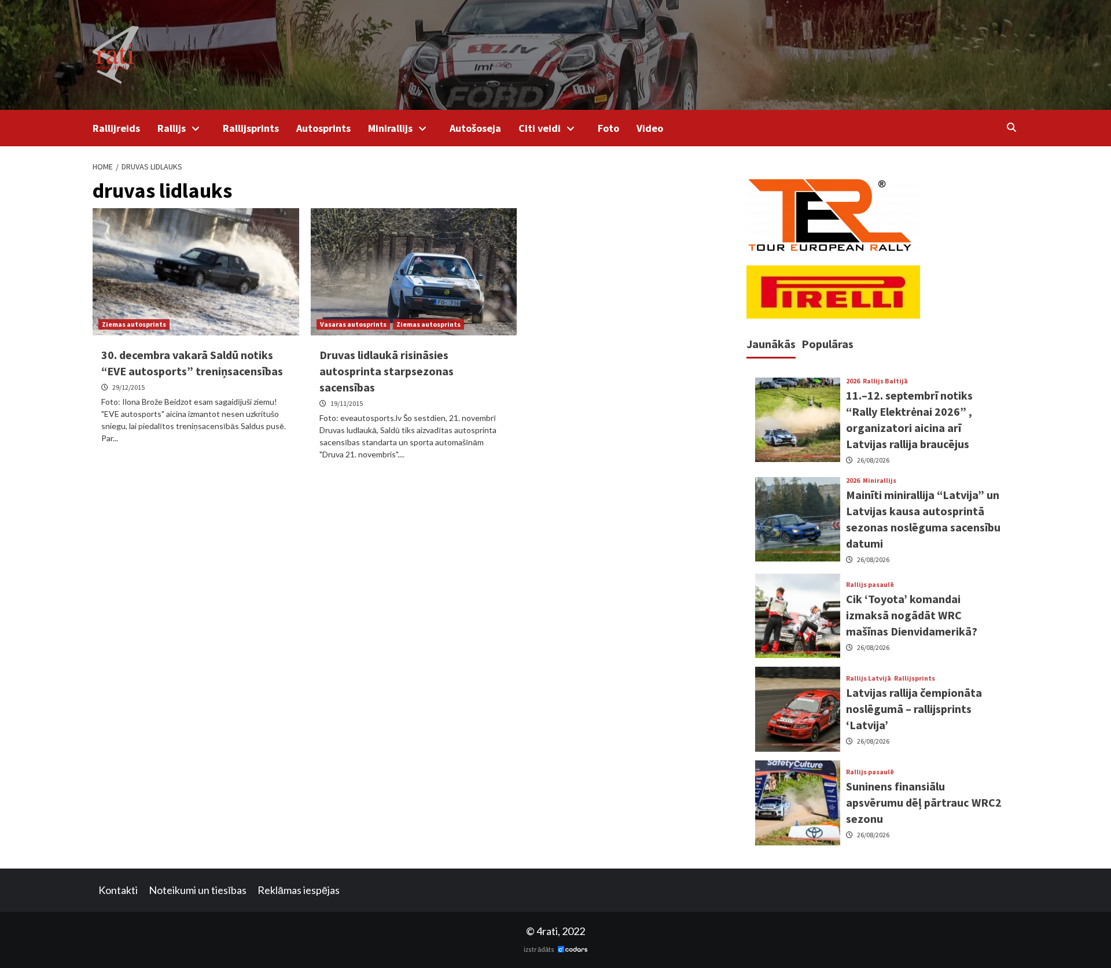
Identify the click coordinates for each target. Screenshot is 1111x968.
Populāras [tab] (827, 344)
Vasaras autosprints (353, 324)
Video (650, 128)
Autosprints (323, 128)
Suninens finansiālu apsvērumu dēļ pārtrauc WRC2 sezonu (924, 802)
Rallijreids (116, 128)
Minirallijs (390, 128)
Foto (608, 128)
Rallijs (171, 128)
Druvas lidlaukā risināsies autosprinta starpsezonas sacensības (386, 371)
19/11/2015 (346, 403)
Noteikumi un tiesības (198, 890)
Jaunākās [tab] (771, 344)
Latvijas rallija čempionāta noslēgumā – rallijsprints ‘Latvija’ (914, 708)
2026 (853, 381)
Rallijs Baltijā (885, 381)
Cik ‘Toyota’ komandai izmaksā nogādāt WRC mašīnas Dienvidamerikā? (911, 615)
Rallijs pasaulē (870, 584)
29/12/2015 (128, 387)
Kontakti (118, 890)
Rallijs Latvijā (868, 678)
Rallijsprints (251, 128)
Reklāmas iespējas (298, 890)
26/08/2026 (873, 460)
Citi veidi (539, 128)
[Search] (1011, 127)
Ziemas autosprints (134, 324)
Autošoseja (475, 128)
